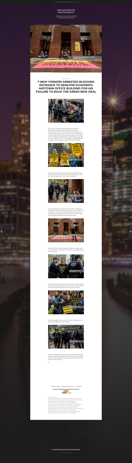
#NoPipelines (76, 405)
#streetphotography (64, 411)
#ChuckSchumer (57, 400)
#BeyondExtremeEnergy (75, 398)
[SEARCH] (78, 2)
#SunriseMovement (75, 411)
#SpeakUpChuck (53, 411)
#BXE (50, 400)
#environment (52, 404)
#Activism (51, 398)
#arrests (66, 398)
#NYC (50, 407)
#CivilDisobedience (67, 400)
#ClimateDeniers (53, 401)
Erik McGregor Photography (66, 11)
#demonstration (72, 401)
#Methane (63, 405)
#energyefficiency (72, 402)
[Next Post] (130, 231)
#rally (55, 410)
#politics (81, 408)
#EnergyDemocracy (62, 402)
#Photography (64, 408)
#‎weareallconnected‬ (62, 413)
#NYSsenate (56, 407)
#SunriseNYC (52, 413)
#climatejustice (62, 401)
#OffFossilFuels (64, 407)
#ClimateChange (77, 400)
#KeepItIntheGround (54, 405)
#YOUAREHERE (72, 413)
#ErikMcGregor (61, 404)
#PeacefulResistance (54, 408)
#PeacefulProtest (73, 407)
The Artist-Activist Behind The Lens (65, 2)
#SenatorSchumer (71, 410)
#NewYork (69, 405)
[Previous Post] (1, 231)
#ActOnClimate (59, 398)
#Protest (51, 410)
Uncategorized (53, 397)
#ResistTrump (61, 410)
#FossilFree (69, 404)
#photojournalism (73, 408)
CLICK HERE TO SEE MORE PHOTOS (56, 124)
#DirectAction (52, 402)
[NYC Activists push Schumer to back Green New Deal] (66, 374)
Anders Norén (69, 452)
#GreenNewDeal (77, 404)
